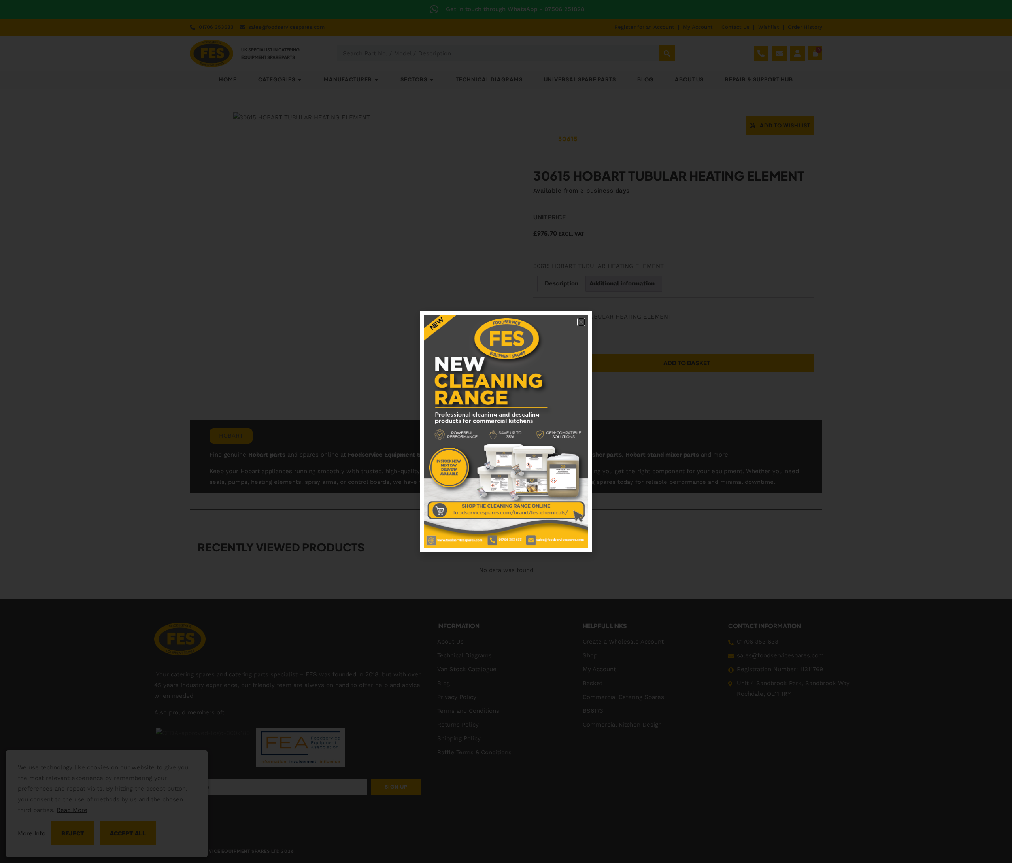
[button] (581, 322)
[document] (506, 431)
